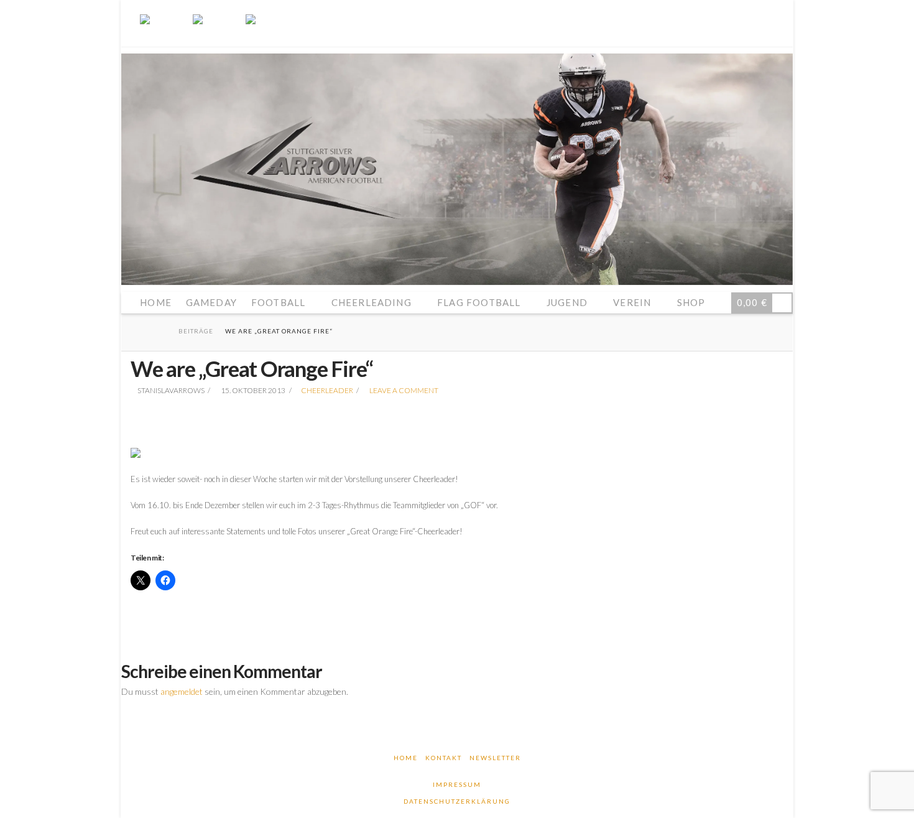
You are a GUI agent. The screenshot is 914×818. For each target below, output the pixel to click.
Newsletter (495, 757)
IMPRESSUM (457, 784)
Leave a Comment (403, 390)
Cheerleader (327, 390)
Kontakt (443, 757)
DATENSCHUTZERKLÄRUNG (457, 801)
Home (406, 757)
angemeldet (181, 691)
